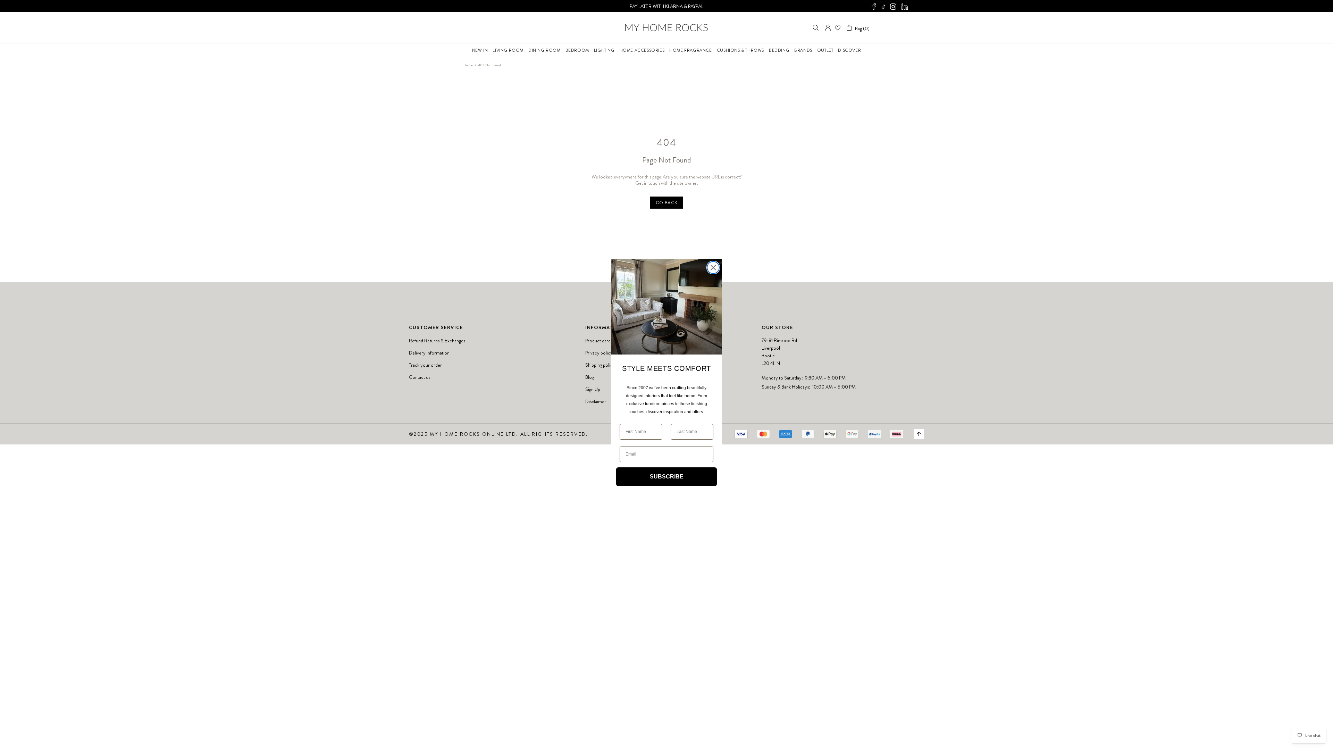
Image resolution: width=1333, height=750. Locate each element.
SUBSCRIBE (667, 477)
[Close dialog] (713, 267)
